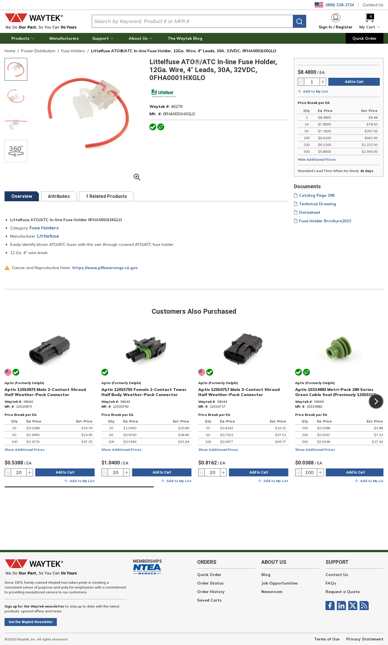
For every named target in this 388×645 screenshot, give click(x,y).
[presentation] (22, 196)
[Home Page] (44, 21)
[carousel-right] (376, 401)
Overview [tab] (21, 196)
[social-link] (331, 605)
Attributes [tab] (59, 196)
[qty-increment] (323, 81)
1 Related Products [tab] (106, 196)
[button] (24, 38)
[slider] (79, 486)
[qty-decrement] (301, 81)
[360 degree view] (16, 151)
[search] (299, 21)
